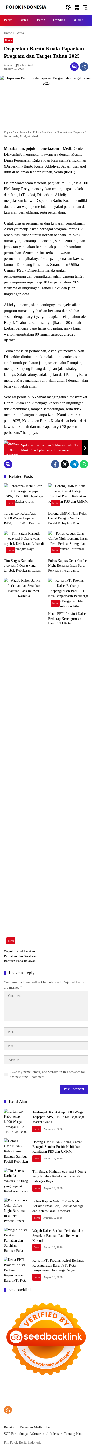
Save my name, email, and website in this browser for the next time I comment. (47, 1074)
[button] (68, 7)
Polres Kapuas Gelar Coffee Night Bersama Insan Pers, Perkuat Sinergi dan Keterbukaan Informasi (67, 566)
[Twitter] (65, 464)
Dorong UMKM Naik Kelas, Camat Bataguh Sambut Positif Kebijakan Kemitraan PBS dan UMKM (68, 519)
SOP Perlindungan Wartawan (24, 1434)
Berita (8, 40)
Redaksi (9, 1427)
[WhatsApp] (84, 464)
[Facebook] (55, 464)
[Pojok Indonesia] (29, 7)
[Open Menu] (77, 7)
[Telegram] (74, 464)
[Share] (84, 66)
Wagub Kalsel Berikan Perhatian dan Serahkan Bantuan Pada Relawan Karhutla (20, 956)
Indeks (54, 1434)
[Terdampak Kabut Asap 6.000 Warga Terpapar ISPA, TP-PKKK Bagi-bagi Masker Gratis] (24, 496)
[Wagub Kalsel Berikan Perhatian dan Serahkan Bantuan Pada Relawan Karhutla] (24, 762)
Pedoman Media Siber (35, 1427)
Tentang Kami (74, 1434)
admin (8, 65)
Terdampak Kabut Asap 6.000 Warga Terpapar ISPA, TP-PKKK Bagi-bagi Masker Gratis (23, 519)
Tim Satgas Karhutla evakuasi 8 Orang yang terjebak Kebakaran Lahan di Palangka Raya (24, 566)
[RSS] (8, 1410)
